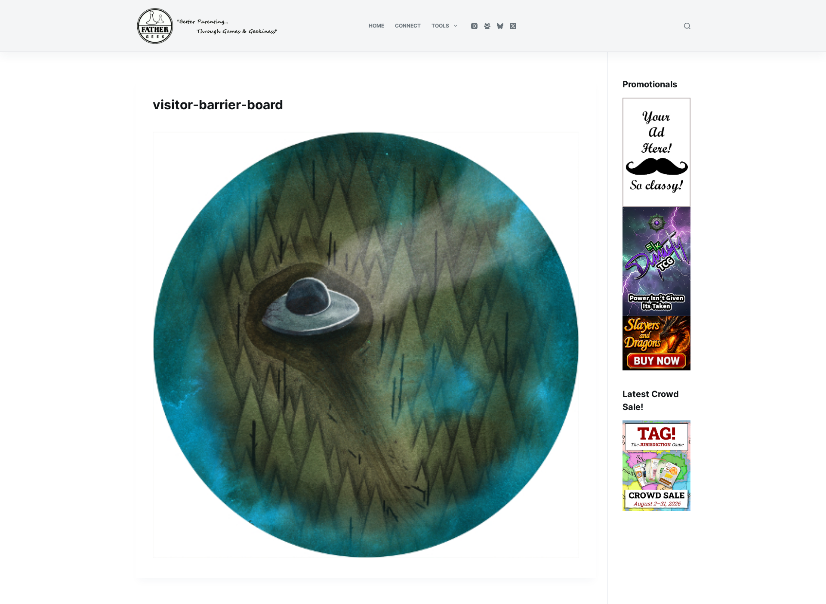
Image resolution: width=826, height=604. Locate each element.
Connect (408, 25)
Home (376, 25)
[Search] (687, 26)
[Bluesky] (500, 26)
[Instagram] (474, 26)
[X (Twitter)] (513, 26)
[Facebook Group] (487, 26)
